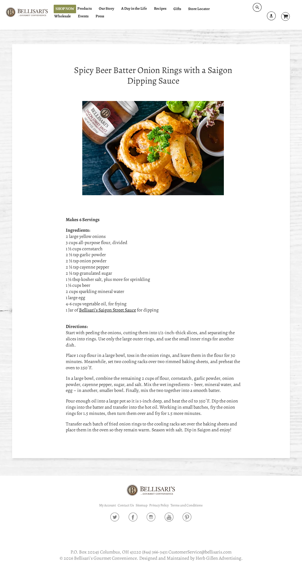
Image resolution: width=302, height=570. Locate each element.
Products (84, 8)
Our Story (106, 8)
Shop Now (64, 9)
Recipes (160, 8)
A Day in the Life (134, 8)
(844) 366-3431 (155, 552)
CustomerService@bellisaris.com (200, 552)
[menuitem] (87, 9)
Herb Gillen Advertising (218, 558)
